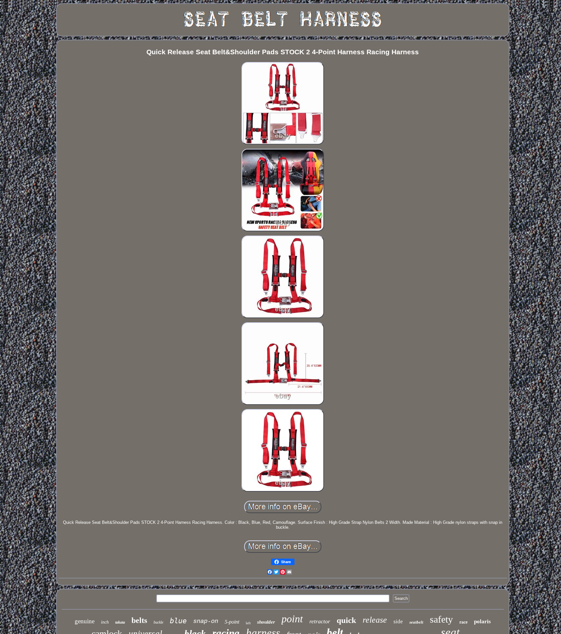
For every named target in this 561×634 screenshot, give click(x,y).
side (398, 621)
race (463, 622)
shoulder (266, 622)
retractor (319, 621)
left (248, 623)
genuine (84, 621)
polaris (482, 621)
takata (120, 622)
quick (346, 620)
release (375, 620)
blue (178, 621)
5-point (232, 622)
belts (139, 620)
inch (105, 622)
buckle (158, 622)
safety (441, 619)
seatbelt (416, 622)
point (292, 619)
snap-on (205, 621)
